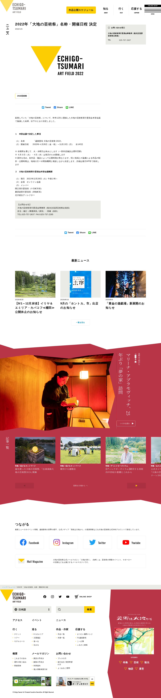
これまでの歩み (20, 658)
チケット (17, 634)
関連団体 (17, 666)
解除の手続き (39, 662)
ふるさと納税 (82, 645)
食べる (36, 641)
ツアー (16, 638)
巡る (34, 629)
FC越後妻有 (82, 638)
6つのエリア (38, 634)
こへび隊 (80, 641)
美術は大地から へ (80, 485)
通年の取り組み (20, 662)
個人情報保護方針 (40, 669)
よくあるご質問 (64, 668)
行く (15, 629)
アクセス (18, 620)
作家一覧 (61, 638)
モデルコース (19, 641)
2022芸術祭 (22, 96)
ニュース (7, 28)
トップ (4, 587)
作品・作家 (62, 629)
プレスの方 (62, 658)
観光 (146, 662)
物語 (130, 668)
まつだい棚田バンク (85, 634)
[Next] (136, 485)
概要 (15, 653)
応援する (80, 629)
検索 (89, 609)
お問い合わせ (63, 653)
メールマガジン (40, 653)
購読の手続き (39, 658)
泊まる (36, 645)
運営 (141, 668)
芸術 (136, 662)
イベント (37, 620)
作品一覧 (61, 634)
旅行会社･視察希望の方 (65, 663)
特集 (125, 662)
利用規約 (37, 666)
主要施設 (37, 638)
